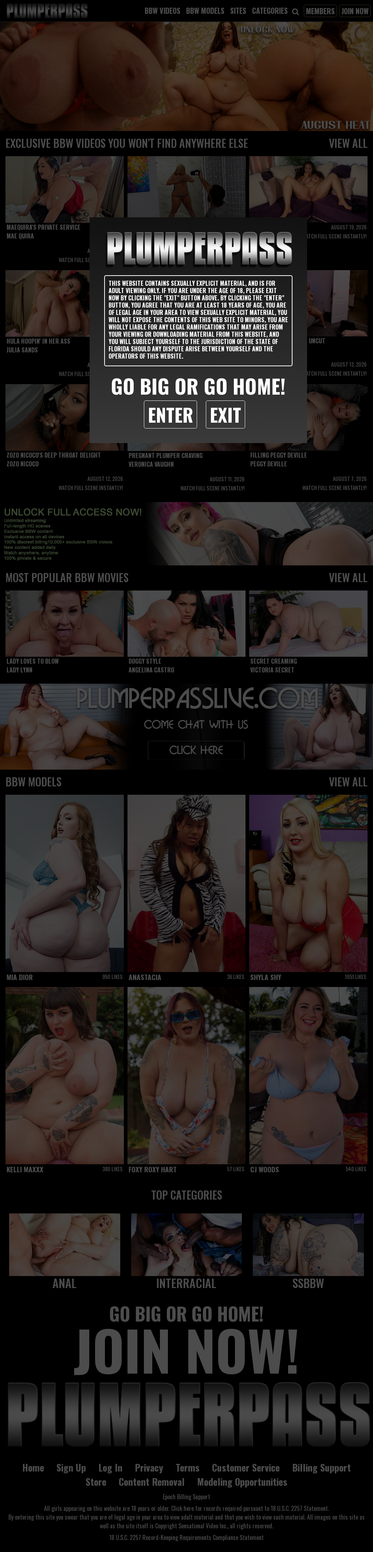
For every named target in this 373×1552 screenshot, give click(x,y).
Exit (225, 414)
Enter (170, 414)
